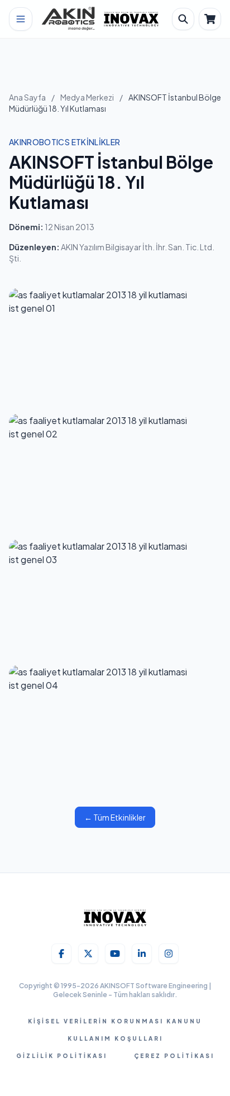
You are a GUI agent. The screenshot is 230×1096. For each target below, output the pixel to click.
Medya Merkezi (87, 97)
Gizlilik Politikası (61, 1055)
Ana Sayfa (27, 97)
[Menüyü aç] (20, 19)
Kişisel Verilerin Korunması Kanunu (115, 1021)
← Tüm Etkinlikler (115, 817)
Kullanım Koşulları (115, 1038)
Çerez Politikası (174, 1055)
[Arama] (183, 19)
